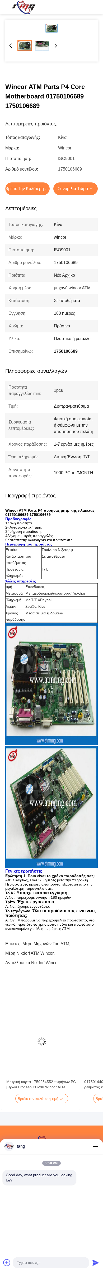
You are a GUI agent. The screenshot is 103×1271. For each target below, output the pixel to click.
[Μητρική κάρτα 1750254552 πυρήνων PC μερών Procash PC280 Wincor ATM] (41, 1041)
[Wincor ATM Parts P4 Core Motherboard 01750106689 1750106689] (51, 28)
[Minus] (95, 1146)
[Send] (95, 1262)
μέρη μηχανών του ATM (45, 944)
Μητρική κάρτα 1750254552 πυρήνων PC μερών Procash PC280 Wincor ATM (41, 1084)
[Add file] (7, 1262)
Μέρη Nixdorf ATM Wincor (29, 953)
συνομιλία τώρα (73, 188)
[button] (13, 1050)
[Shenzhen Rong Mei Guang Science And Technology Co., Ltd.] (23, 7)
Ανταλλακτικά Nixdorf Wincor (32, 963)
